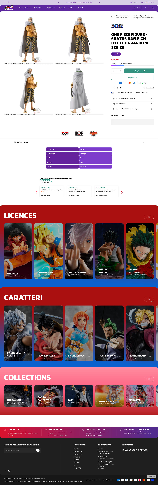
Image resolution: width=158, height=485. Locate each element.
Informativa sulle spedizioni (48, 481)
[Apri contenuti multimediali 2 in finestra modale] (79, 39)
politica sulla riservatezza (106, 459)
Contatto (101, 469)
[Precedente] (59, 2)
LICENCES (76, 460)
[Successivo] (99, 2)
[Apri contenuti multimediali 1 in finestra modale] (28, 39)
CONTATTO (77, 468)
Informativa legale (78, 481)
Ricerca (100, 449)
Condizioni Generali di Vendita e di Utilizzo (105, 452)
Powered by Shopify (39, 478)
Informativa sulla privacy (20, 481)
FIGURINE (76, 463)
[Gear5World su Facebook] (5, 471)
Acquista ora (132, 77)
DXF (82, 149)
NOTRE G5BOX (78, 452)
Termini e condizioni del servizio (34, 481)
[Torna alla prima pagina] (112, 17)
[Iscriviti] (38, 450)
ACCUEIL (76, 449)
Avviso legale (102, 456)
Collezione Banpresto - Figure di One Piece (123, 17)
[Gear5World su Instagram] (9, 471)
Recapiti (57, 481)
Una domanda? (150, 87)
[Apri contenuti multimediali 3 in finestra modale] (28, 90)
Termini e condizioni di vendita (66, 481)
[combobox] (134, 2)
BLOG (75, 465)
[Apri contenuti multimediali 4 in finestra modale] (79, 90)
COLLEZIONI (77, 457)
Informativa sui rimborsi (9, 481)
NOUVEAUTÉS (77, 454)
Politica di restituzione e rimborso (106, 465)
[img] (80, 180)
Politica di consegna (105, 462)
